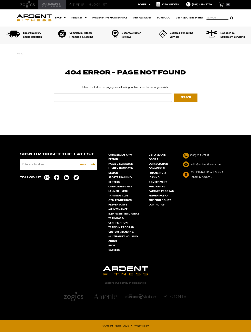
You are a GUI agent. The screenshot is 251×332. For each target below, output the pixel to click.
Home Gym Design (120, 164)
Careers (114, 250)
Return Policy (159, 195)
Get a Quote (157, 155)
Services (79, 18)
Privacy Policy (141, 326)
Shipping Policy (160, 200)
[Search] (231, 18)
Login (145, 4)
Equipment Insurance (123, 214)
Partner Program (162, 191)
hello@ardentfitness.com (205, 164)
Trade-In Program (121, 227)
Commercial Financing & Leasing (157, 173)
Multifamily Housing (123, 236)
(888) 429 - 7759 (199, 155)
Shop (61, 18)
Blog (111, 245)
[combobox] (217, 18)
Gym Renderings (120, 200)
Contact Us (157, 205)
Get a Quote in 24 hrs (189, 18)
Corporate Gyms (120, 186)
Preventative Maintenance (109, 18)
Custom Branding (121, 232)
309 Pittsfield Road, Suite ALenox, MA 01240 (207, 175)
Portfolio (163, 18)
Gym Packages (142, 18)
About (112, 241)
